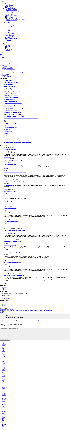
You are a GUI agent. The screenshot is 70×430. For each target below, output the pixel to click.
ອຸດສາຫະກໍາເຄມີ (10, 34)
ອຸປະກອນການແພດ (11, 36)
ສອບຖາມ (5, 157)
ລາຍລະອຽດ (9, 157)
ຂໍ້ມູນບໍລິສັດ (8, 45)
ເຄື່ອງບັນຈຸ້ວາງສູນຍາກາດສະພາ (31, 310)
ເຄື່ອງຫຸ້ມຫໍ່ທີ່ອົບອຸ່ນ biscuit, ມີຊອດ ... (11, 93)
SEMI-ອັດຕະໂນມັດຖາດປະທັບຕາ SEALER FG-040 (14, 116)
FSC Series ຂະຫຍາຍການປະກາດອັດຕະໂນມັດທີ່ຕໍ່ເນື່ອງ (14, 230)
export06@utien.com (5, 298)
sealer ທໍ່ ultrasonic (9, 6)
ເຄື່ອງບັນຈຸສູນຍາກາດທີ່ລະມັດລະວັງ (11, 9)
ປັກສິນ (9, 28)
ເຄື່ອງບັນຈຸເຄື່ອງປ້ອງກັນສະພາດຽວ (10, 127)
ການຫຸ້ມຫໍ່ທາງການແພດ (10, 35)
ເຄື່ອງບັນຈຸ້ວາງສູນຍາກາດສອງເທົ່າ (10, 123)
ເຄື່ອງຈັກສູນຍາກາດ (5, 289)
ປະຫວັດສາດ (8, 46)
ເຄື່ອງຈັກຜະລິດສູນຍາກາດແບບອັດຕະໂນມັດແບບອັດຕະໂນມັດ (15, 172)
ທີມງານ (7, 47)
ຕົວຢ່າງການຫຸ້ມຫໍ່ (7, 22)
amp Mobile (11, 309)
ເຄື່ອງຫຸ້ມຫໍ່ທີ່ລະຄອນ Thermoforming (10, 8)
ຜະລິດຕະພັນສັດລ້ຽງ (11, 33)
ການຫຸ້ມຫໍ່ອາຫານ (9, 23)
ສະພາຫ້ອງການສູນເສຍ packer (21, 310)
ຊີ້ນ (8, 27)
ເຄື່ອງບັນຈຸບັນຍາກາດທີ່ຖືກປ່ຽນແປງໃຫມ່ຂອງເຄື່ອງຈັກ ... (14, 105)
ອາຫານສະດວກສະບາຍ (11, 25)
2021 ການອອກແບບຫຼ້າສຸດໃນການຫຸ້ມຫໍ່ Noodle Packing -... (15, 138)
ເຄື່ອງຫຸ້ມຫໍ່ (6, 135)
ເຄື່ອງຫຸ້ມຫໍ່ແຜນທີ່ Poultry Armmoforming (12, 97)
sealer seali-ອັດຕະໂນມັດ (9, 12)
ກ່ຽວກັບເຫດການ (7, 44)
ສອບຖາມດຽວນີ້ (2, 302)
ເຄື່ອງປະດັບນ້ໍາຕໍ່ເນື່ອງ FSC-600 (10, 149)
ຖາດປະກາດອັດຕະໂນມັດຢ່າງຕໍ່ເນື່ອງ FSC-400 (12, 112)
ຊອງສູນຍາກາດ (8, 40)
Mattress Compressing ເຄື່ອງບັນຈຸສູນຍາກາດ (12, 262)
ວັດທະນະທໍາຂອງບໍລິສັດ (9, 49)
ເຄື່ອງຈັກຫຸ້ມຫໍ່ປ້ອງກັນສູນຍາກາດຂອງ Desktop (13, 18)
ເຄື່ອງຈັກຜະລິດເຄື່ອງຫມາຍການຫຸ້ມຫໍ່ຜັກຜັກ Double (14, 252)
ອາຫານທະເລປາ (10, 26)
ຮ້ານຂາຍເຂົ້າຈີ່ (10, 24)
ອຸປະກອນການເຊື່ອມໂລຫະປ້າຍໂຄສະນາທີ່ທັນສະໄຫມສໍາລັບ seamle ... (17, 120)
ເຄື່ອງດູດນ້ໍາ (14, 310)
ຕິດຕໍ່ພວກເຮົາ (4, 52)
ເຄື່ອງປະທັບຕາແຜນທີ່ (39, 310)
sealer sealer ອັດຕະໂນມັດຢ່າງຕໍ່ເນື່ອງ (11, 13)
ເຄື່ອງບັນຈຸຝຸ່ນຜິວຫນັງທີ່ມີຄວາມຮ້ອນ (11, 82)
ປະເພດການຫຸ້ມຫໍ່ (7, 37)
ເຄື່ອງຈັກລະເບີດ (4, 287)
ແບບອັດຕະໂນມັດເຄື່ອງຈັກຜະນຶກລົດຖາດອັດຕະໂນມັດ (14, 275)
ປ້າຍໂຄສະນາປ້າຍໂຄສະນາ (6, 76)
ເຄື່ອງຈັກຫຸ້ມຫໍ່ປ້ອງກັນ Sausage (10, 89)
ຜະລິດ (9, 30)
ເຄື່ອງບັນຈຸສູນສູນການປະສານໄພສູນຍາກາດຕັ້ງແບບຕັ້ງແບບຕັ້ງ (15, 19)
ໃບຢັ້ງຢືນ (7, 48)
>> (4, 283)
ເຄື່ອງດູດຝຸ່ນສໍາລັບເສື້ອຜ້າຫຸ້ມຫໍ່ (48, 310)
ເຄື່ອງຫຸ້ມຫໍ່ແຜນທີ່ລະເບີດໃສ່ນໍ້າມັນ (11, 10)
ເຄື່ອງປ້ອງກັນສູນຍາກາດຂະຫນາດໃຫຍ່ (11, 221)
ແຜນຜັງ (8, 309)
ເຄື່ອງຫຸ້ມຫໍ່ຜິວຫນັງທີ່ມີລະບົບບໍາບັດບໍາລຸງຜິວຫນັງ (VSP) (12, 64)
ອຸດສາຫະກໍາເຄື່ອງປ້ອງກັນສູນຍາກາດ (6, 310)
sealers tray (4, 65)
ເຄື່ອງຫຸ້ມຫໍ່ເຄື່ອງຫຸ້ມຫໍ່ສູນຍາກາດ (10, 208)
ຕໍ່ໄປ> (3, 283)
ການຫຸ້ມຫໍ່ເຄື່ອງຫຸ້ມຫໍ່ (9, 5)
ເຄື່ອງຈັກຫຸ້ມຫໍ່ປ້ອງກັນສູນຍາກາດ (9, 14)
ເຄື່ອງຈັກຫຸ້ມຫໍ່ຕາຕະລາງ (10, 17)
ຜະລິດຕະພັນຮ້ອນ (3, 309)
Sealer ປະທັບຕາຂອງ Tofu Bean (10, 191)
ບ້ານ (3, 2)
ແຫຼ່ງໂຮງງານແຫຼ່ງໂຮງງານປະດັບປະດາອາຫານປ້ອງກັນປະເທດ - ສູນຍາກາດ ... (18, 142)
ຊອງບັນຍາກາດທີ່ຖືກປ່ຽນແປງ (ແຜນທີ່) (12, 38)
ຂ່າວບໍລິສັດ (6, 42)
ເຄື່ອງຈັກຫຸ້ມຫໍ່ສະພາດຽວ (10, 16)
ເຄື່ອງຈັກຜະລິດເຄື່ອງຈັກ (8, 4)
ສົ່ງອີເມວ (1, 312)
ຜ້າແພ (9, 32)
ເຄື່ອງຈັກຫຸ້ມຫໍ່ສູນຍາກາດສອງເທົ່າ (11, 15)
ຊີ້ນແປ (9, 29)
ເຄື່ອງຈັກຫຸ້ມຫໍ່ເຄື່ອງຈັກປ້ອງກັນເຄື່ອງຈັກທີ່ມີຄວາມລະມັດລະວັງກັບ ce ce (17, 181)
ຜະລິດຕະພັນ (4, 3)
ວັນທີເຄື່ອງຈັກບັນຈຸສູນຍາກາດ (9, 86)
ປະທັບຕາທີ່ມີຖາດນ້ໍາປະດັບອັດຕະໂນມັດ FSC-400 (13, 160)
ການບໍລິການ (8, 50)
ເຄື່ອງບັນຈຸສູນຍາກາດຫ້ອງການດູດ (11, 20)
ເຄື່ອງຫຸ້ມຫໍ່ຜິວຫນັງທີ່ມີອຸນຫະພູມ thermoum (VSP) (13, 108)
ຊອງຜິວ (7, 39)
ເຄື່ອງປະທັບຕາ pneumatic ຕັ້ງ (10, 7)
